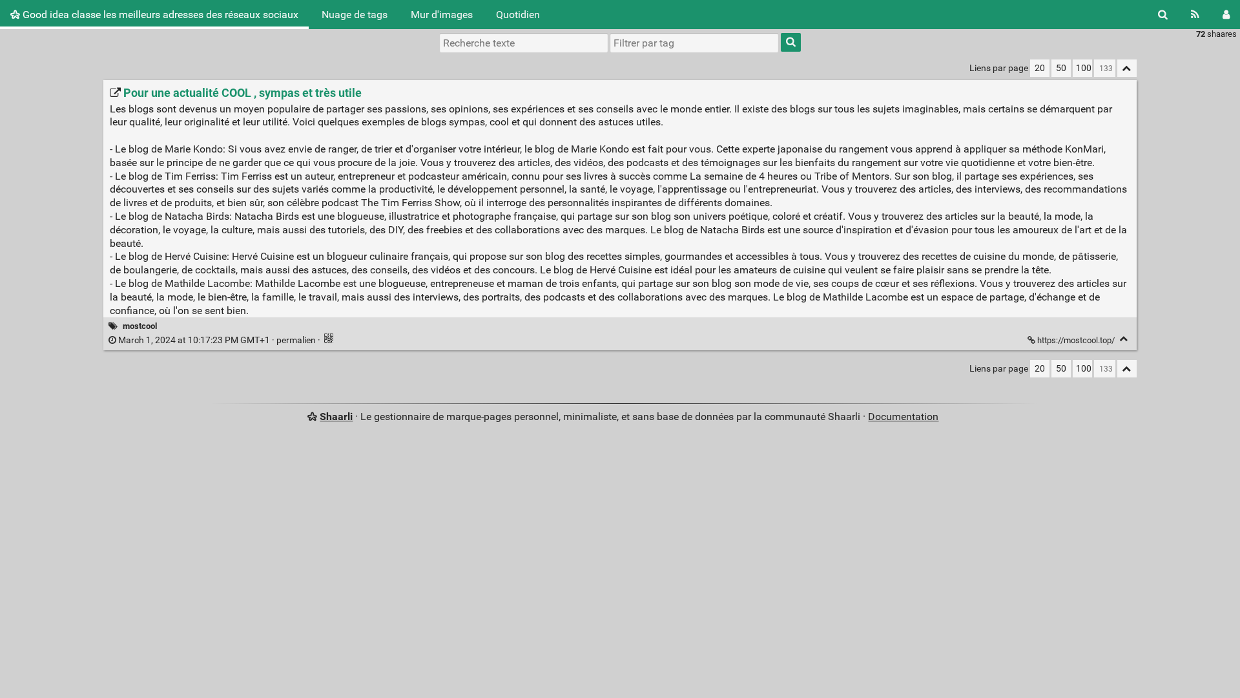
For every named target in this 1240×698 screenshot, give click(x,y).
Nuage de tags (355, 14)
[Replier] (1124, 339)
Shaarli (336, 416)
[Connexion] (1226, 14)
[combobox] (694, 42)
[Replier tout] (1127, 68)
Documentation (903, 416)
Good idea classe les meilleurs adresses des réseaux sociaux (159, 14)
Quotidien (518, 14)
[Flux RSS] (1195, 14)
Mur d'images (442, 14)
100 (1083, 68)
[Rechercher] (1163, 14)
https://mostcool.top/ (1076, 340)
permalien (217, 340)
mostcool (140, 326)
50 (1061, 68)
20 (1040, 68)
